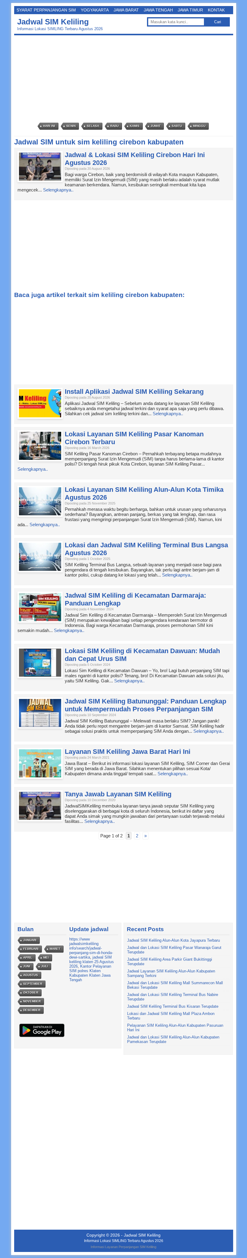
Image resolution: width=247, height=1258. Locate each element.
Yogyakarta (95, 10)
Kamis (134, 126)
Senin (71, 126)
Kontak (216, 10)
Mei (46, 957)
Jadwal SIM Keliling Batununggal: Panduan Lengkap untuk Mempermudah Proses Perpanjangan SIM (145, 705)
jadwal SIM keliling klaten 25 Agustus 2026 (91, 962)
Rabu (114, 126)
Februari (31, 948)
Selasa (93, 126)
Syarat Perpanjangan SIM (46, 10)
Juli (44, 966)
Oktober (30, 992)
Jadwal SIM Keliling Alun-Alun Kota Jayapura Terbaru (173, 940)
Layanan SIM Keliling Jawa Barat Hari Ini (127, 751)
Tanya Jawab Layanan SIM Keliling (118, 794)
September (32, 983)
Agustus (30, 975)
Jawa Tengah (158, 10)
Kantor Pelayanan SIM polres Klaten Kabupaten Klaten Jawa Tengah (90, 973)
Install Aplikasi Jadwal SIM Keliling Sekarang (134, 391)
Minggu (199, 126)
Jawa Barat (126, 10)
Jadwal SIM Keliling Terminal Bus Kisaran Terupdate (172, 1006)
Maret (55, 948)
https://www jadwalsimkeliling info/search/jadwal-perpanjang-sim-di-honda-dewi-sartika (91, 948)
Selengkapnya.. (58, 189)
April (27, 957)
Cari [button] (217, 22)
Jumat (156, 126)
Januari (29, 940)
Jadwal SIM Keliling (53, 21)
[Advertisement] (125, 79)
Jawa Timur (190, 10)
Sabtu (177, 126)
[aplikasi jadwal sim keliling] (41, 1037)
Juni (26, 966)
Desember (31, 1010)
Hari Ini (49, 126)
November (32, 1001)
